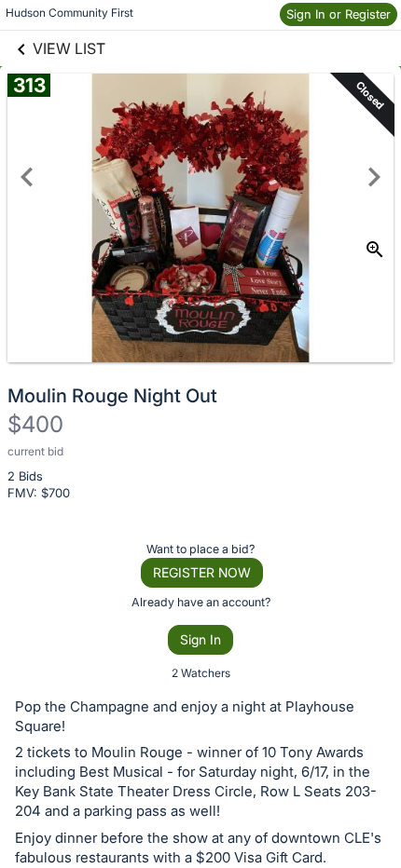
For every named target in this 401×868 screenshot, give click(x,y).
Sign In (200, 639)
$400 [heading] (35, 424)
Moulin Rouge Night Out (112, 396)
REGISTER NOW (202, 572)
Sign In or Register (338, 14)
